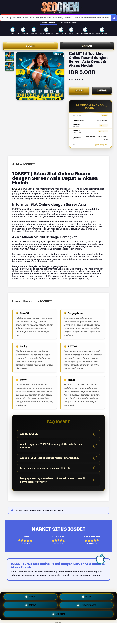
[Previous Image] (18, 76)
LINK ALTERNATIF (88, 605)
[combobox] (55, 18)
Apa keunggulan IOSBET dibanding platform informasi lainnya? (51, 446)
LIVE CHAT (60, 614)
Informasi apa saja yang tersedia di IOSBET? (45, 468)
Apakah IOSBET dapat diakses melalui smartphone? (49, 457)
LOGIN (30, 45)
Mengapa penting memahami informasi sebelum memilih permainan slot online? (53, 480)
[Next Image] (62, 76)
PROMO (32, 597)
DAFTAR (87, 45)
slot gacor (58, 622)
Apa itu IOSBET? (29, 433)
